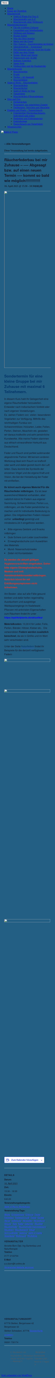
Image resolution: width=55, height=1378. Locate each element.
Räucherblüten (20, 80)
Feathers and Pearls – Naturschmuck (24, 110)
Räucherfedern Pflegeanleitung (28, 96)
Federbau (9, 1217)
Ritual (32, 1229)
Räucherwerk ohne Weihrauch (28, 22)
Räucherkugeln (14, 69)
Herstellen (27, 1220)
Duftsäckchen (20, 102)
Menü (4, 3)
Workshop (32, 1235)
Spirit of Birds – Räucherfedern (22, 82)
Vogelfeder (9, 1235)
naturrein (29, 1223)
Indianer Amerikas (22, 60)
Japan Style (18, 63)
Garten (40, 1217)
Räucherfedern (20, 85)
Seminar (23, 1232)
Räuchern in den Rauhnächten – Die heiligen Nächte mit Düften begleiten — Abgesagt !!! (22, 1356)
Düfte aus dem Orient (23, 52)
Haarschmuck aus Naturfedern (28, 124)
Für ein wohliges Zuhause (25, 27)
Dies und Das (13, 99)
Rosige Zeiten (20, 35)
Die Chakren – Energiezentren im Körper (33, 44)
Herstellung (39, 1220)
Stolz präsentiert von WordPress (16, 1375)
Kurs (15, 1223)
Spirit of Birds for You (24, 91)
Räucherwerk (13, 13)
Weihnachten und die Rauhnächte (29, 66)
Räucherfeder (10, 1226)
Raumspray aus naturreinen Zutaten (30, 104)
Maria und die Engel (23, 41)
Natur (20, 1223)
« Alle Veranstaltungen (17, 144)
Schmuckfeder (11, 1232)
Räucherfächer (20, 88)
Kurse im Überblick (16, 11)
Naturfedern (19, 93)
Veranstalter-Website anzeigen (19, 1267)
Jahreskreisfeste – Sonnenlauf (27, 46)
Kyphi (16, 74)
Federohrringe (20, 121)
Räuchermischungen (17, 24)
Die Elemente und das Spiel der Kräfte (32, 49)
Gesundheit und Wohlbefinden (28, 30)
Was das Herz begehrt (24, 38)
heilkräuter (16, 1220)
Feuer (33, 1217)
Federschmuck (22, 1217)
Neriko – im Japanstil (23, 77)
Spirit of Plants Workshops (17, 1206)
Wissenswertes (14, 126)
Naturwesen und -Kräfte (25, 58)
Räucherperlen (20, 71)
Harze (7, 1220)
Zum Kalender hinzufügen (24, 1159)
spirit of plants (35, 1232)
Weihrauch (21, 1235)
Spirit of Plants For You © (25, 16)
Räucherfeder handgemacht (32, 1226)
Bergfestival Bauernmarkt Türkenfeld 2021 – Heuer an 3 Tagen (41, 1357)
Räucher (39, 1223)
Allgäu (7, 1214)
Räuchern (9, 1229)
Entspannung (17, 1214)
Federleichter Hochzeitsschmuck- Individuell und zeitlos (29, 114)
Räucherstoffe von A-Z (24, 19)
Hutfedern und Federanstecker (28, 118)
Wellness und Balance (24, 33)
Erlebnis (29, 1214)
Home (10, 8)
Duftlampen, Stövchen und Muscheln (31, 107)
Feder (37, 1214)
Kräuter (7, 1223)
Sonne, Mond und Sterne (25, 55)
